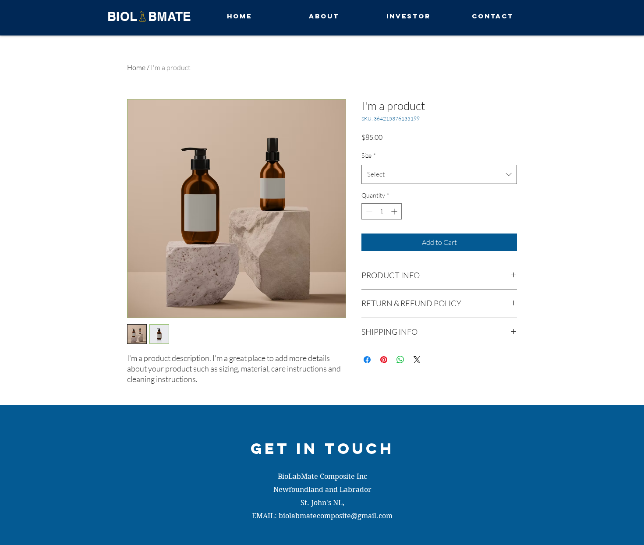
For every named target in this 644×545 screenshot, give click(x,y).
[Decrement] (368, 211)
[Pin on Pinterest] (384, 359)
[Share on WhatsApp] (400, 359)
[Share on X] (417, 359)
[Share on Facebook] (367, 359)
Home (136, 67)
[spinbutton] (381, 211)
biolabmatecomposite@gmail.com (336, 516)
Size (368, 155)
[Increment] (394, 211)
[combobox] (439, 174)
